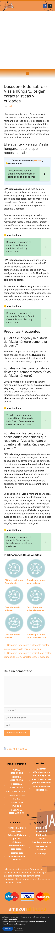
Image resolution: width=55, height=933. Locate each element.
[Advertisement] (27, 40)
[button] (27, 73)
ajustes (22, 924)
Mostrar (38, 160)
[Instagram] (50, 6)
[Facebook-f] (45, 6)
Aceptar (7, 929)
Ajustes (19, 929)
